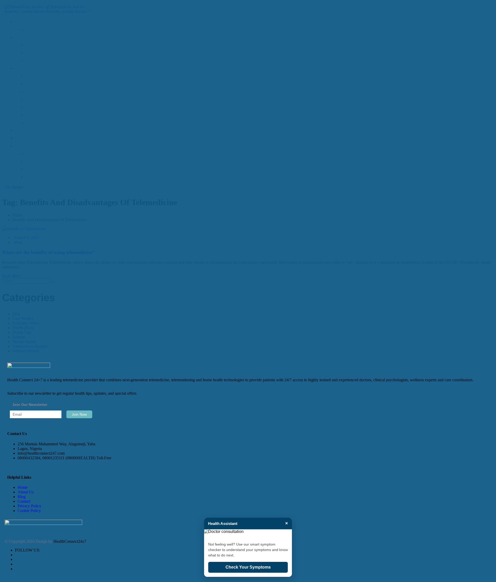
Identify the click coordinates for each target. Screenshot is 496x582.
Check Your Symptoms (248, 567)
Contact (24, 501)
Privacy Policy (29, 506)
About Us (26, 492)
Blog (22, 496)
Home (23, 487)
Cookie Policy (29, 510)
